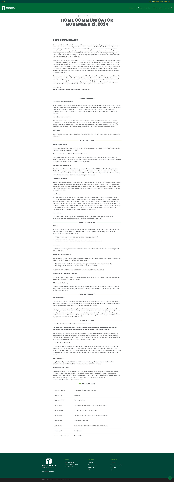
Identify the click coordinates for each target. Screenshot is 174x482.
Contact (90, 462)
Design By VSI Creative (65, 480)
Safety (52, 471)
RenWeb (113, 467)
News (94, 15)
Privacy (49, 471)
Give (112, 470)
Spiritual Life (44, 471)
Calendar (113, 462)
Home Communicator (85, 15)
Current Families (92, 465)
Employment (91, 467)
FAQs (89, 470)
